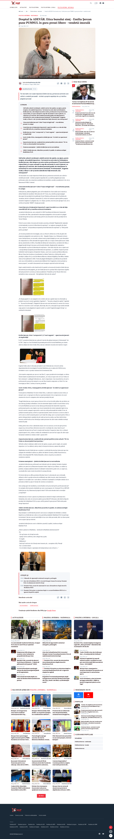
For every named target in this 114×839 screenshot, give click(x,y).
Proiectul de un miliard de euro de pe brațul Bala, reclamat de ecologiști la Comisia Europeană (61, 713)
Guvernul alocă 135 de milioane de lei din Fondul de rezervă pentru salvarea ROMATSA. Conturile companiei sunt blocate (41, 764)
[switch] (96, 3)
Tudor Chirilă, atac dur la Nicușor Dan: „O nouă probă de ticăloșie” (91, 653)
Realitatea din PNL (24, 827)
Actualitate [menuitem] (23, 7)
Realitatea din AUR (61, 824)
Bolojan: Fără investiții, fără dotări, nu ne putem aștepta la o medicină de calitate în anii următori (41, 713)
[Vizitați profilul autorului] (20, 83)
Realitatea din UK (44, 827)
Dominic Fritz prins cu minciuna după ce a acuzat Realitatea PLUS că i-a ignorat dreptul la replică (45, 591)
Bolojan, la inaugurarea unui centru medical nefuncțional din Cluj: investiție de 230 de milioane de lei (20, 714)
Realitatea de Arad (54, 827)
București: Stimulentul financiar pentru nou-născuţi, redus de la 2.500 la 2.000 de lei (20, 764)
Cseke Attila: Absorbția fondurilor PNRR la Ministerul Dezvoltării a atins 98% (20, 788)
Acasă (21, 11)
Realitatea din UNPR (50, 824)
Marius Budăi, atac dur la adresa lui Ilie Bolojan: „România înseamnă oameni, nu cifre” (85, 133)
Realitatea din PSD (34, 82)
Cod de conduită (42, 815)
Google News (51, 610)
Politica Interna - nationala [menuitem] (66, 7)
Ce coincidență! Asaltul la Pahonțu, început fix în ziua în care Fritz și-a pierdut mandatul (25, 644)
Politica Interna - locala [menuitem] (48, 7)
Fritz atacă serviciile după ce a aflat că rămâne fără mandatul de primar (28, 678)
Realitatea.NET (13, 824)
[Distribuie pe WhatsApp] (64, 83)
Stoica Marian (47, 708)
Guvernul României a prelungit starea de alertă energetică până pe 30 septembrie (28, 670)
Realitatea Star (31, 824)
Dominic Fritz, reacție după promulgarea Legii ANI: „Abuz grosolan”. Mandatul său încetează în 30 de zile (87, 644)
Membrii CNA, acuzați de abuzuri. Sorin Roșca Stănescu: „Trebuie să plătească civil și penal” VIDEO (28, 662)
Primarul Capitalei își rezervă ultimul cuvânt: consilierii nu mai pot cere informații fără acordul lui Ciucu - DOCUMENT (91, 661)
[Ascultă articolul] (110, 827)
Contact (11, 815)
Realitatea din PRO (14, 827)
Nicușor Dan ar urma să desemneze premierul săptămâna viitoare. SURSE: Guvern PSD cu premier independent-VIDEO (62, 790)
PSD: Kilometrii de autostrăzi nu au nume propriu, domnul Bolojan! (62, 738)
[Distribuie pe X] (68, 83)
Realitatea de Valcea (64, 827)
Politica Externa (76, 106)
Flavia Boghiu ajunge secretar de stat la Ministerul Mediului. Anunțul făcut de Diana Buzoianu (41, 738)
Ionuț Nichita (26, 733)
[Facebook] (100, 3)
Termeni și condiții (19, 815)
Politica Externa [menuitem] (34, 7)
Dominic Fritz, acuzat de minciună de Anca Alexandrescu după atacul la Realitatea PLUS (45, 586)
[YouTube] (103, 3)
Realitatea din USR (41, 824)
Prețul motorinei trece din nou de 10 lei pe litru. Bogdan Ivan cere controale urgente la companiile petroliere (85, 115)
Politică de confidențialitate (31, 815)
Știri (27, 11)
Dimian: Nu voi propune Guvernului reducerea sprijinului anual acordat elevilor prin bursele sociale (41, 789)
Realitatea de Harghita (34, 827)
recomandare (24, 605)
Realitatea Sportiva (22, 824)
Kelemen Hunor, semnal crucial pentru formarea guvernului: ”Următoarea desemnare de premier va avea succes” (84, 143)
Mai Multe (41, 796)
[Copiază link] (58, 83)
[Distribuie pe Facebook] (61, 83)
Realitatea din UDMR (92, 824)
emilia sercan (34, 605)
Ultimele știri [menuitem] (13, 7)
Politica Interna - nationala (36, 11)
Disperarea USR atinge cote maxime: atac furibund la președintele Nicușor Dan (26, 654)
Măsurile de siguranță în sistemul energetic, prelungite (40, 578)
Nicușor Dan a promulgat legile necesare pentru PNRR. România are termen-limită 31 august (20, 738)
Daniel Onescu (68, 733)
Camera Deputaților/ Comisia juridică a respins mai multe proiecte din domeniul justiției (61, 764)
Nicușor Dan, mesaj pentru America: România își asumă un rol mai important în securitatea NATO (91, 671)
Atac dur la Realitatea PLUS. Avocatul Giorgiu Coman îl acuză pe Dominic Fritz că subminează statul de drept (45, 582)
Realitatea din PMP (82, 824)
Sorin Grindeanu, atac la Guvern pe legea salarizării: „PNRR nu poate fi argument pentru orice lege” (90, 681)
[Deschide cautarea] (90, 3)
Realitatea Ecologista (71, 824)
